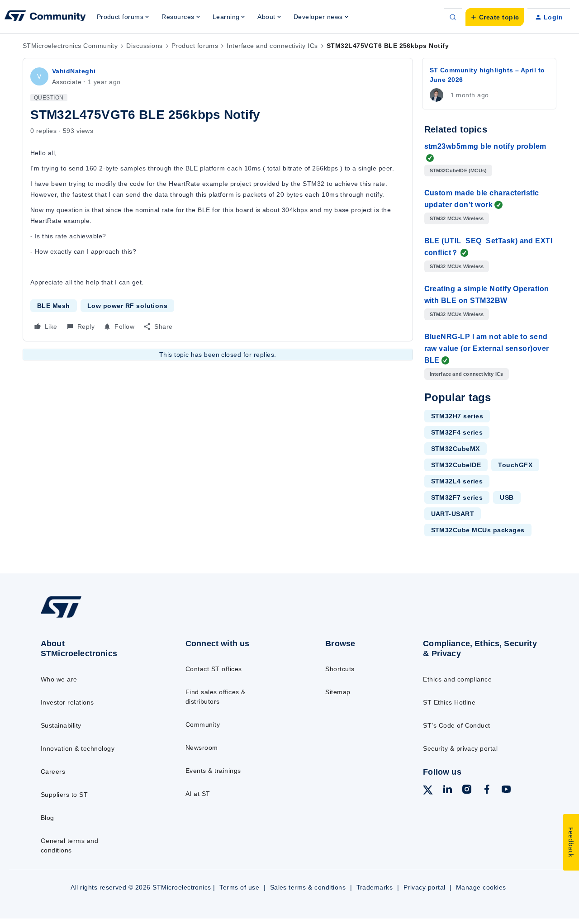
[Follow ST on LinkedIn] (447, 790)
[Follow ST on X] (428, 791)
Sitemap (337, 692)
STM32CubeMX (455, 448)
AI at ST (197, 793)
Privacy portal (424, 887)
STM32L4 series (457, 481)
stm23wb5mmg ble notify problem (485, 146)
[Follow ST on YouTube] (506, 790)
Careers (53, 771)
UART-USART (453, 513)
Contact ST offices (213, 668)
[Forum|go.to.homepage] (45, 17)
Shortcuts (339, 668)
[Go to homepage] (96, 617)
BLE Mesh (53, 305)
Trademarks (374, 887)
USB (506, 497)
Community (202, 724)
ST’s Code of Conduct (456, 725)
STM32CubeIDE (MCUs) (458, 170)
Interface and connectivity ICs (272, 45)
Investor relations (67, 702)
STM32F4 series (457, 432)
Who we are (59, 679)
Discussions (144, 45)
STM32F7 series (457, 497)
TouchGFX (515, 465)
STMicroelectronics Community (70, 45)
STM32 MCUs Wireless (457, 218)
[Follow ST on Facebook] (486, 790)
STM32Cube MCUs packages (478, 530)
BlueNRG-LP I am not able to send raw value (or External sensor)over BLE (486, 348)
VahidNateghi (74, 71)
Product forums (194, 45)
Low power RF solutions (127, 305)
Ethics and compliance (457, 679)
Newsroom (201, 747)
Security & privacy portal (460, 748)
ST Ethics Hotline (449, 702)
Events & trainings (213, 770)
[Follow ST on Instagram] (466, 790)
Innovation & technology (77, 748)
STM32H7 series (457, 416)
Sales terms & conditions (308, 887)
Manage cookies (481, 887)
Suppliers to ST (64, 794)
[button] (494, 17)
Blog (47, 817)
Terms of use (239, 887)
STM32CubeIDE (456, 465)
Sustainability (61, 725)
